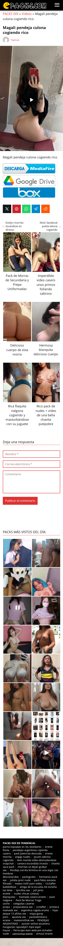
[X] (7, 209)
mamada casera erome (32, 897)
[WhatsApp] (26, 209)
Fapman (15, 39)
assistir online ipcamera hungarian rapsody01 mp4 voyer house (26, 927)
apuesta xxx (19, 917)
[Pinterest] (16, 209)
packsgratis (29, 876)
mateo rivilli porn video (28, 883)
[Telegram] (36, 209)
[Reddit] (45, 209)
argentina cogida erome (35, 910)
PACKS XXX (10, 14)
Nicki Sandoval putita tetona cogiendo (48, 226)
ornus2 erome (44, 933)
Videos (27, 14)
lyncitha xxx (23, 890)
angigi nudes (22, 856)
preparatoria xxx (23, 907)
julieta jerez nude (20, 880)
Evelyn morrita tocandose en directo (14, 226)
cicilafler (41, 907)
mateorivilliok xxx (24, 920)
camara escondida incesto (32, 863)
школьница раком (22, 933)
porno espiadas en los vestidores (22, 846)
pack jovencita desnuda (28, 853)
